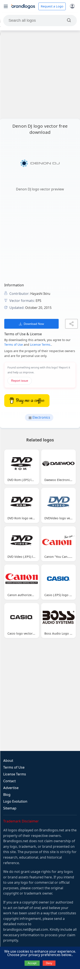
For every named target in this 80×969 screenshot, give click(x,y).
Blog (6, 794)
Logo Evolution (15, 801)
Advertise (11, 788)
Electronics (41, 417)
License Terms (14, 774)
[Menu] (5, 6)
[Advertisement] (40, 74)
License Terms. (40, 345)
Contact (9, 781)
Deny (49, 963)
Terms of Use (13, 345)
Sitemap (9, 808)
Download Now (34, 323)
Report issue (19, 380)
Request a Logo (52, 6)
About (8, 760)
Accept (32, 963)
